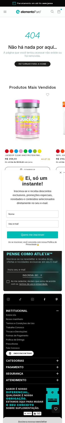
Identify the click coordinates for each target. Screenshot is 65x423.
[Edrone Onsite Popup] (32, 211)
